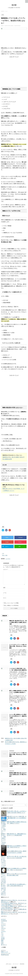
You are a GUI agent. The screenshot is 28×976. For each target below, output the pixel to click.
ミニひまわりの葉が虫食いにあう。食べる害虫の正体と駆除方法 (18, 669)
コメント (5, 569)
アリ (2, 922)
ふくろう (8, 558)
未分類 (3, 938)
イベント (3, 923)
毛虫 (2, 941)
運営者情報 (22, 963)
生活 (2, 943)
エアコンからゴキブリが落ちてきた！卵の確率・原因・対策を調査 (18, 783)
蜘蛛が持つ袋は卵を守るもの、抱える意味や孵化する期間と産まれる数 (18, 622)
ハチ (2, 935)
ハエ (2, 934)
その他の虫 (4, 920)
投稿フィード (4, 951)
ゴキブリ (3, 928)
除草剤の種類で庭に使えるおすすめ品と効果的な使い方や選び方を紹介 (18, 774)
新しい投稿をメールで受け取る (11, 605)
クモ (3, 553)
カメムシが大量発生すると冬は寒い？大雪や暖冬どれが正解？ (18, 793)
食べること (4, 944)
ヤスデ (3, 937)
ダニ (2, 932)
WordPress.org (5, 954)
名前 (4, 587)
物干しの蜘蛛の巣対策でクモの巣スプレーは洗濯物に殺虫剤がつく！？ (18, 692)
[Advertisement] (14, 71)
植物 (2, 940)
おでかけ (3, 919)
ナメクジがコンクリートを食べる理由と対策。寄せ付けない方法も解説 (18, 646)
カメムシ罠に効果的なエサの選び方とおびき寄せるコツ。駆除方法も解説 (18, 716)
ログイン (3, 950)
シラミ (3, 929)
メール (4, 592)
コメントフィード (5, 953)
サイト (4, 597)
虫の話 (14, 5)
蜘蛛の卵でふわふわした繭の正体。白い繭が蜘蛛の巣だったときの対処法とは (16, 818)
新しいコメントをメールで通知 (11, 603)
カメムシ (3, 925)
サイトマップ (15, 963)
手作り (3, 555)
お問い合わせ (8, 963)
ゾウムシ (3, 931)
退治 (6, 555)
